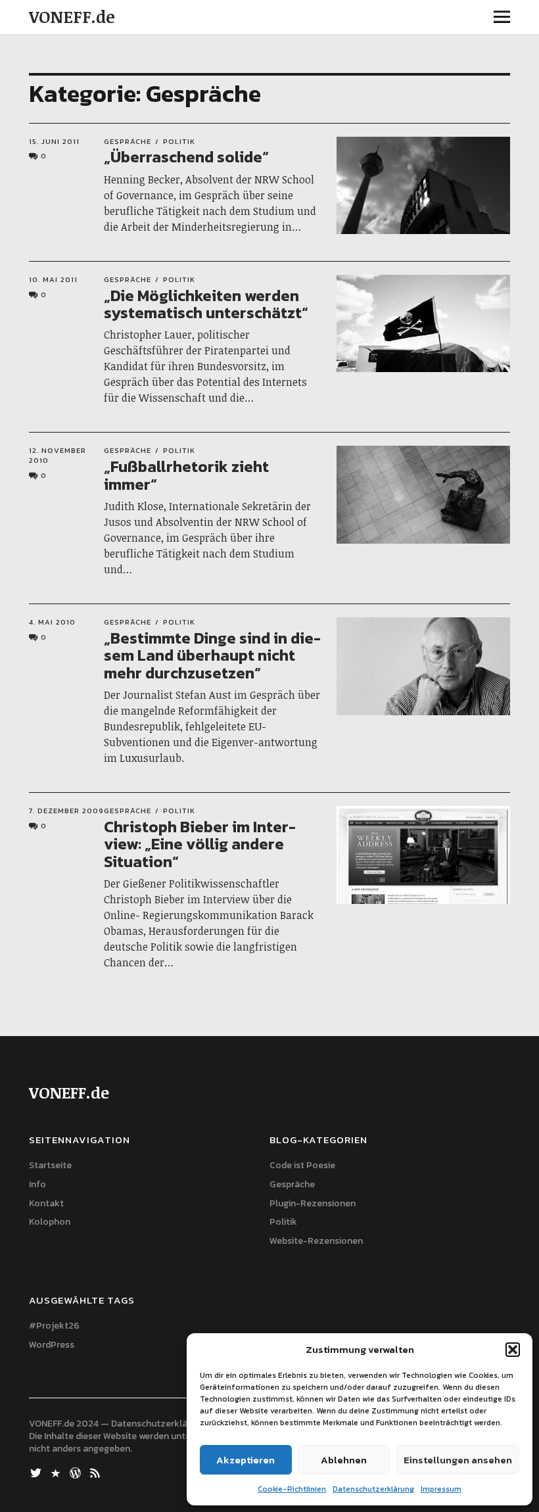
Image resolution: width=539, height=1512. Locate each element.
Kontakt (46, 1203)
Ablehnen (344, 1459)
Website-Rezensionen (316, 1241)
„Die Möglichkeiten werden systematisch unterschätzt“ (206, 304)
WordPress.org (77, 1472)
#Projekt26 (54, 1326)
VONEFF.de (72, 16)
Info (37, 1184)
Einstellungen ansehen (458, 1459)
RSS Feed (96, 1472)
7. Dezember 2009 (66, 810)
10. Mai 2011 (53, 279)
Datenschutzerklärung (373, 1489)
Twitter (37, 1472)
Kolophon (49, 1222)
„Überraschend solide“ (186, 156)
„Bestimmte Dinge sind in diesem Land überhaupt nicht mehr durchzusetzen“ (212, 655)
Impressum (441, 1489)
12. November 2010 (57, 455)
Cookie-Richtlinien (292, 1489)
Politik (179, 141)
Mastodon (57, 1472)
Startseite (50, 1165)
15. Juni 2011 (54, 141)
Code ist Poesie (302, 1165)
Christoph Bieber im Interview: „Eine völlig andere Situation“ (200, 844)
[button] (512, 1349)
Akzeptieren (245, 1459)
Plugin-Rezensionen (313, 1203)
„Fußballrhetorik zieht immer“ (186, 475)
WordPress (51, 1345)
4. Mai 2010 (52, 622)
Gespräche (127, 141)
